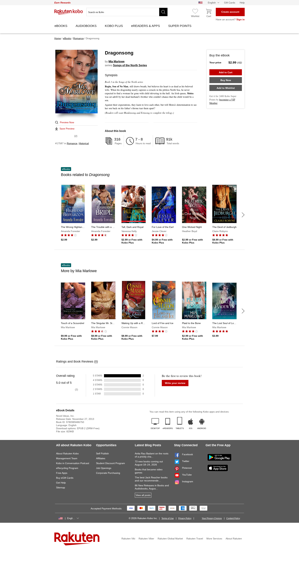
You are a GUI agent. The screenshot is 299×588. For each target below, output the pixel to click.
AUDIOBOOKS (86, 26)
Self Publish (102, 453)
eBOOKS (61, 26)
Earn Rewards (62, 2)
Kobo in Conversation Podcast (72, 463)
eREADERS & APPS (146, 26)
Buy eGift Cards (64, 477)
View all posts (143, 495)
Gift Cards (229, 2)
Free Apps (61, 473)
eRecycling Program (67, 468)
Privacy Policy (184, 518)
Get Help (61, 482)
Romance (72, 143)
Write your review (175, 383)
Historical (84, 143)
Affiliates (100, 458)
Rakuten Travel (194, 538)
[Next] (243, 214)
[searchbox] (126, 12)
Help (242, 2)
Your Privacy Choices (212, 518)
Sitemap (60, 487)
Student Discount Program (110, 463)
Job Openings (103, 468)
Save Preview (67, 128)
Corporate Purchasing (108, 473)
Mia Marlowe (116, 61)
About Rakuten (234, 538)
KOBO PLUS (114, 26)
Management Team (66, 458)
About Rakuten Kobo (67, 453)
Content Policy (233, 518)
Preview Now (67, 122)
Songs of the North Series (130, 65)
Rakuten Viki (128, 538)
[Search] (163, 12)
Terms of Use (167, 518)
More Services (214, 538)
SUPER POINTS (180, 26)
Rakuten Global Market (170, 538)
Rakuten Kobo (68, 12)
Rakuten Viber (146, 538)
